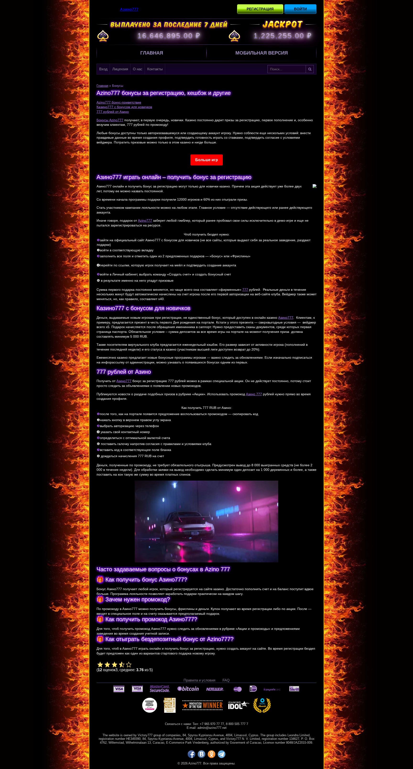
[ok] (211, 754)
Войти (300, 9)
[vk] (201, 754)
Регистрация (260, 9)
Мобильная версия (261, 52)
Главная (151, 52)
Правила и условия (199, 680)
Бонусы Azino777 (110, 120)
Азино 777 (254, 394)
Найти (310, 69)
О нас (137, 69)
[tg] (221, 754)
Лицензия (120, 69)
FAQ (226, 680)
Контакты (155, 69)
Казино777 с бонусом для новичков (124, 107)
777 (245, 289)
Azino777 (145, 220)
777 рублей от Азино (113, 112)
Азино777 (285, 317)
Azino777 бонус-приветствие (119, 102)
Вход (103, 69)
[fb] (191, 754)
